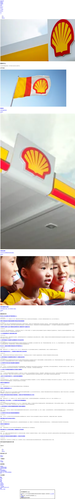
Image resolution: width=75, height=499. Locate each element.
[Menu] (37, 13)
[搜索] (37, 12)
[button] (37, 6)
